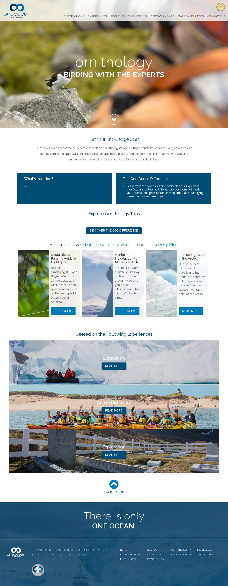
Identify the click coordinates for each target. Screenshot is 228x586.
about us (151, 550)
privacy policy (155, 559)
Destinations (73, 16)
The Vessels (137, 16)
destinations (205, 554)
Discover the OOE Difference (114, 230)
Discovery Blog (162, 16)
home (123, 550)
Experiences (97, 16)
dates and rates (130, 554)
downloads (153, 554)
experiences (128, 559)
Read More (63, 311)
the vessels (204, 550)
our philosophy (181, 550)
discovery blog (181, 554)
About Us (117, 16)
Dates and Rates (191, 16)
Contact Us (216, 16)
